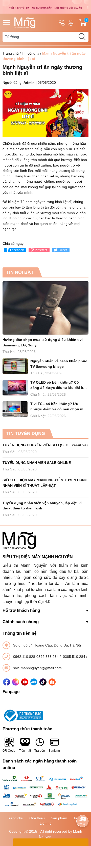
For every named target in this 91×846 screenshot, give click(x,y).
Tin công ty (30, 53)
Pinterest (41, 250)
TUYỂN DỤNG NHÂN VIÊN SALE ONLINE (37, 463)
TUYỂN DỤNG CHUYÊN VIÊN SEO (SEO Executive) (45, 445)
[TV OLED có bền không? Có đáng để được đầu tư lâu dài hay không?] (15, 388)
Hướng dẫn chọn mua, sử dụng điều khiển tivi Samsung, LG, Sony (43, 342)
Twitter (62, 250)
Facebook (17, 250)
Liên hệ (46, 823)
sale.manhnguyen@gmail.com (37, 668)
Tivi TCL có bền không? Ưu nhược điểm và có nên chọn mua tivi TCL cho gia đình (58, 407)
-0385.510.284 (74, 657)
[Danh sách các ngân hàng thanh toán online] (45, 791)
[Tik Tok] (43, 682)
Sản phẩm (59, 818)
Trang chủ (11, 53)
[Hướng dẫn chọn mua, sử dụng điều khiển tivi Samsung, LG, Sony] (45, 308)
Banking (54, 750)
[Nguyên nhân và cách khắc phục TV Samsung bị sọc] (15, 366)
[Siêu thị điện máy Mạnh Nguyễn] (45, 7)
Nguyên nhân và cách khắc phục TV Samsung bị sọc (58, 364)
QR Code (9, 750)
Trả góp (39, 750)
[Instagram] (16, 682)
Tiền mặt (25, 750)
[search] (81, 37)
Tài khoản (71, 22)
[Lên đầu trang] (82, 807)
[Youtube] (25, 682)
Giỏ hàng (87, 22)
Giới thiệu (37, 818)
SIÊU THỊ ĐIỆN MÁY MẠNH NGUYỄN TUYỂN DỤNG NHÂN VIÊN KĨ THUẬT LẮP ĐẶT (45, 483)
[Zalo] (34, 682)
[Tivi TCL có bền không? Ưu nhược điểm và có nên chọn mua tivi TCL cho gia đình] (15, 409)
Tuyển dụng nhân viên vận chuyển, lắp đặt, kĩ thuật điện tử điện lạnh (42, 505)
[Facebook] (7, 682)
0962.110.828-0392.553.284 (36, 657)
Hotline (62, 22)
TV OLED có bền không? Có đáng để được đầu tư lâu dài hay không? (58, 385)
